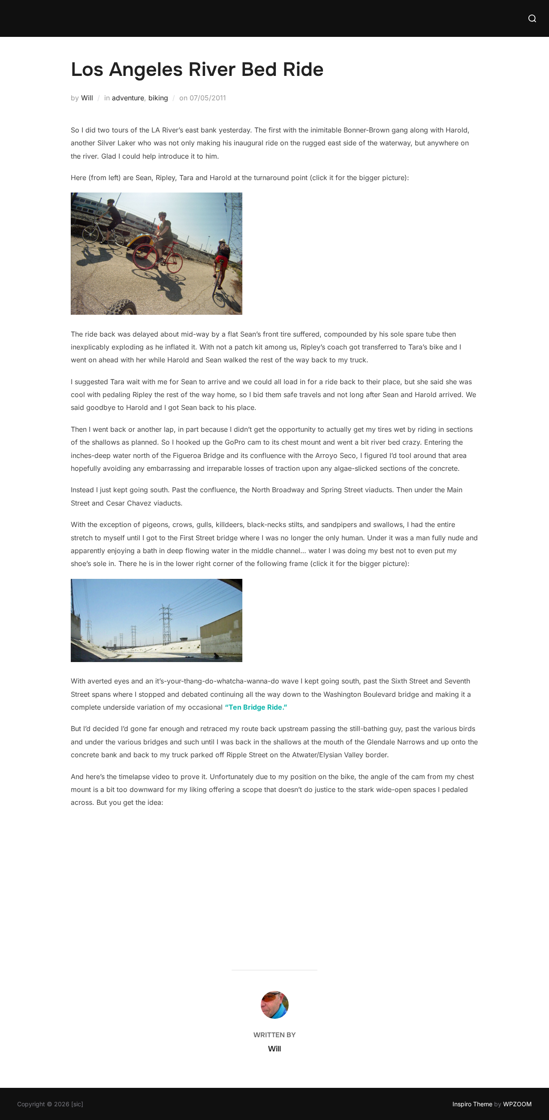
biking (158, 97)
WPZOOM (517, 1104)
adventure (128, 97)
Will (87, 97)
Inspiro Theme (472, 1104)
